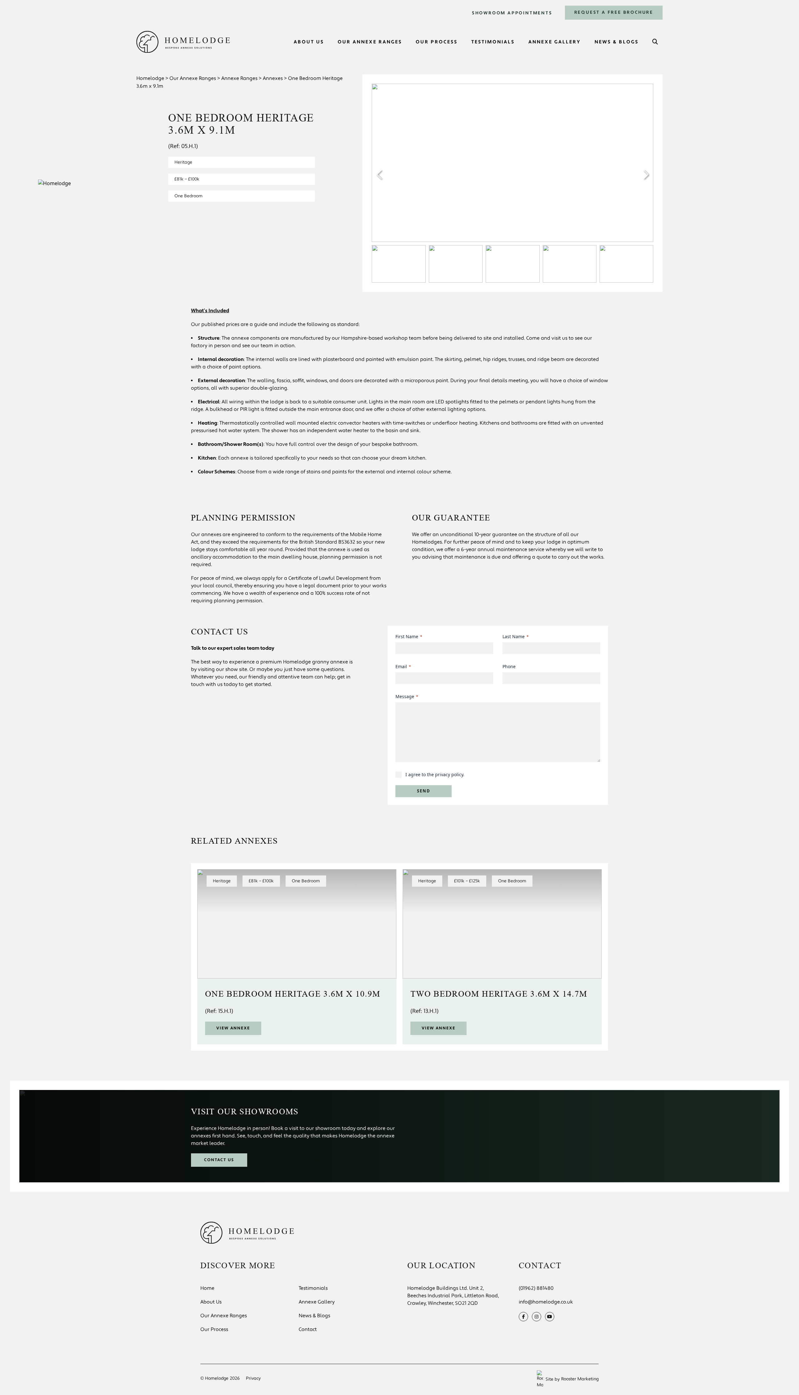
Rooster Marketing (580, 1379)
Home (207, 1288)
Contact (308, 1329)
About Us (211, 1302)
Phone (509, 666)
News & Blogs (314, 1316)
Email (403, 666)
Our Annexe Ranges (223, 1316)
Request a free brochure (613, 12)
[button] (646, 174)
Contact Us (219, 1159)
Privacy (253, 1378)
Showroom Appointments (512, 13)
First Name (408, 636)
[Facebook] (523, 1316)
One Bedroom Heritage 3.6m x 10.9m (292, 994)
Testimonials (313, 1288)
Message (406, 696)
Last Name (515, 636)
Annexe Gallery (317, 1302)
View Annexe (233, 1028)
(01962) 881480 (536, 1288)
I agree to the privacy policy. (434, 774)
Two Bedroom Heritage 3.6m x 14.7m (498, 994)
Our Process (214, 1329)
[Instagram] (536, 1316)
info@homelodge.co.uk (546, 1302)
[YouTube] (549, 1316)
